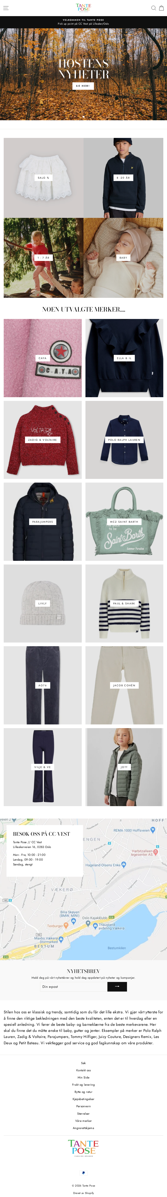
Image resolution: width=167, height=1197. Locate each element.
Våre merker (83, 1121)
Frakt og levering (83, 1084)
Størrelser (83, 1113)
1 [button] (80, 117)
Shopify (89, 1193)
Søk (83, 1063)
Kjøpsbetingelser (83, 1099)
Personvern (83, 1106)
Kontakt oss (83, 1070)
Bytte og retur (83, 1092)
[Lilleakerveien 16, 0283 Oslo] (83, 889)
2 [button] (84, 117)
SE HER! (83, 86)
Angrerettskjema (83, 1128)
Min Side (84, 1077)
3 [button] (88, 117)
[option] (83, 74)
